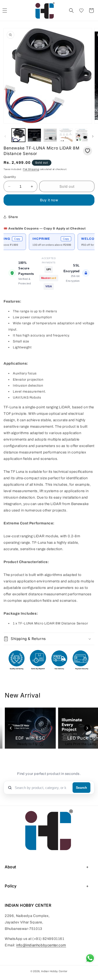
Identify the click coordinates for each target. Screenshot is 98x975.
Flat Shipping (31, 169)
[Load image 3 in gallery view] (50, 135)
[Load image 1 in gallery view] (18, 135)
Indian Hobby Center (54, 971)
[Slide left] (5, 136)
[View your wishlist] (81, 10)
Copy (10, 238)
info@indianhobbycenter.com (41, 945)
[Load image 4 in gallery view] (66, 135)
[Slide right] (93, 136)
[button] (71, 10)
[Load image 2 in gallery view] (34, 135)
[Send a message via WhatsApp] (90, 958)
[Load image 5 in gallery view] (82, 135)
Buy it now (49, 200)
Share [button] (13, 217)
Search (81, 787)
